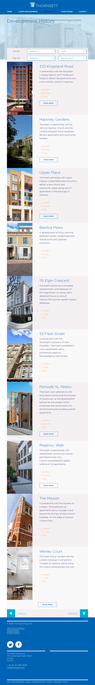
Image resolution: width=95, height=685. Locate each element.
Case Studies (67, 11)
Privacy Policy (13, 633)
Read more (49, 103)
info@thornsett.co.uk (16, 667)
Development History (38, 681)
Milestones (73, 613)
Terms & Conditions (16, 628)
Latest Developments (27, 11)
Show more (47, 604)
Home (9, 11)
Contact (83, 11)
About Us (48, 11)
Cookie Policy (13, 630)
